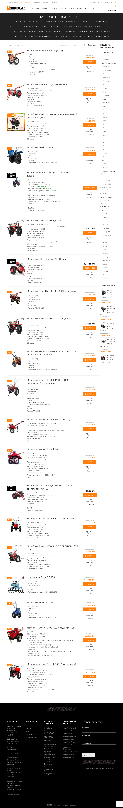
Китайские (106, 74)
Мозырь (105, 253)
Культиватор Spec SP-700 (41, 577)
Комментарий (86, 743)
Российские (107, 81)
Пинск (105, 268)
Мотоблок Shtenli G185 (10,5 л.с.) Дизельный (51, 627)
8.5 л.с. (105, 117)
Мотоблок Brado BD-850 (40, 147)
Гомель (105, 221)
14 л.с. (105, 142)
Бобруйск (106, 232)
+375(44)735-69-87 (25, 2)
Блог (106, 2)
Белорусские (107, 66)
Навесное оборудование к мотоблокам (82, 27)
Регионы (103, 210)
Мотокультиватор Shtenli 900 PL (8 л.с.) (48, 419)
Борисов (106, 239)
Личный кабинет (96, 2)
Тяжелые (106, 95)
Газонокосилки (100, 22)
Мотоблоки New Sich (70, 752)
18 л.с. (105, 157)
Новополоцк (107, 260)
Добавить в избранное (90, 67)
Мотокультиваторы (106, 197)
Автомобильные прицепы (78, 22)
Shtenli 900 (107, 177)
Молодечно (107, 257)
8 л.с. (104, 113)
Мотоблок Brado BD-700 (40, 602)
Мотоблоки (56, 27)
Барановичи (107, 235)
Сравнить (90, 71)
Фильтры (92, 45)
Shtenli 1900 (107, 184)
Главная (10, 45)
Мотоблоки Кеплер (69, 736)
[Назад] (9, 27)
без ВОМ (106, 167)
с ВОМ (105, 164)
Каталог (28, 729)
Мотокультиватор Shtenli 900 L (44, 449)
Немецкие (106, 77)
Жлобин (105, 242)
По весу (103, 85)
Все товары (21, 22)
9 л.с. (104, 121)
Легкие (105, 88)
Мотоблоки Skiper (69, 754)
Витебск (106, 217)
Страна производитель (108, 63)
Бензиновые (107, 56)
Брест (105, 214)
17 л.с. (105, 153)
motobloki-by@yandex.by (49, 2)
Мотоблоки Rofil (68, 739)
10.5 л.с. (105, 128)
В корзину (89, 62)
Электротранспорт (55, 22)
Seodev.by (109, 768)
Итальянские (107, 70)
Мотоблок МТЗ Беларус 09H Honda (47, 259)
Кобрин (105, 246)
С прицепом (104, 206)
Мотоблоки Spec (69, 757)
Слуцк (105, 278)
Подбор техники (49, 8)
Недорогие (104, 99)
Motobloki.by (56, 805)
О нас (27, 731)
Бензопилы (61, 36)
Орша (105, 264)
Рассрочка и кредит (32, 734)
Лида (104, 250)
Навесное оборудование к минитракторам (33, 36)
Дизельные (106, 59)
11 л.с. (104, 131)
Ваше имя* (85, 727)
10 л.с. (105, 124)
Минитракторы (103, 31)
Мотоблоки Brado (69, 745)
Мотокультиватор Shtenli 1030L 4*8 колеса (50, 518)
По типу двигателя (106, 52)
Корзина (113, 2)
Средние (106, 92)
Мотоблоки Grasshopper (67, 748)
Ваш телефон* (87, 735)
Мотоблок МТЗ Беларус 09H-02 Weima (48, 84)
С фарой (103, 193)
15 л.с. (104, 146)
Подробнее (90, 188)
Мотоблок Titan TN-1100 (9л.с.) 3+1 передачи (51, 291)
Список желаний (115, 6)
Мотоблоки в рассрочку (71, 8)
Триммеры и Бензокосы (98, 36)
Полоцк (105, 271)
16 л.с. (105, 149)
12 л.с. (105, 135)
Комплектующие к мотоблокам (78, 31)
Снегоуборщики (36, 22)
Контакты (89, 8)
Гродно (105, 224)
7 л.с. (104, 110)
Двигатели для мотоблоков (35, 27)
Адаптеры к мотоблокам (24, 31)
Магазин (35, 8)
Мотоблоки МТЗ (68, 734)
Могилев (106, 228)
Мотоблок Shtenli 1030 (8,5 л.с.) (44, 220)
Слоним (105, 275)
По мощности (105, 103)
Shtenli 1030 (107, 180)
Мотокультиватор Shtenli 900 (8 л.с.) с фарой (51, 664)
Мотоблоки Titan (69, 742)
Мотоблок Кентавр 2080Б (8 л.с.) (45, 50)
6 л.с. (104, 106)
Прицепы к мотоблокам (50, 31)
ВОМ (102, 160)
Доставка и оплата (31, 737)
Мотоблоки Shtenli (69, 728)
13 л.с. (105, 139)
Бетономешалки (77, 36)
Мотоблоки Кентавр (70, 731)
